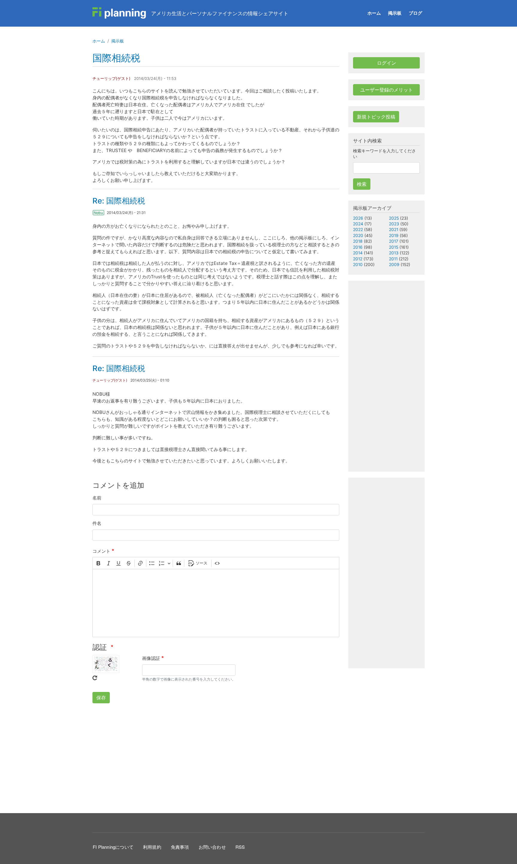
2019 (394, 235)
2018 (358, 241)
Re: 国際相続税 (118, 200)
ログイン (386, 63)
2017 (393, 241)
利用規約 (152, 847)
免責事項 (180, 847)
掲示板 (395, 13)
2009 (394, 264)
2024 (358, 223)
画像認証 (151, 658)
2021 (393, 229)
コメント (101, 551)
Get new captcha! (94, 677)
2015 (393, 247)
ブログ (415, 13)
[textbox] (215, 603)
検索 (362, 184)
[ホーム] (119, 13)
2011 (393, 258)
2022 (358, 229)
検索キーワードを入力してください (384, 153)
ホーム (374, 13)
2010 (358, 264)
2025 (394, 218)
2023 (394, 223)
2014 (358, 252)
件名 (96, 523)
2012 (357, 258)
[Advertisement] (215, 757)
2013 (394, 252)
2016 (358, 247)
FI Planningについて (113, 847)
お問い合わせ (212, 847)
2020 (358, 235)
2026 (358, 218)
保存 (101, 698)
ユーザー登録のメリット (386, 90)
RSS (240, 847)
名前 (96, 498)
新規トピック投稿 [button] (376, 117)
